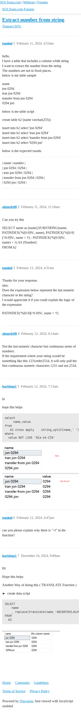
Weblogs (29, 2)
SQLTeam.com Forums (18, 9)
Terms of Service (13, 691)
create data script (18, 593)
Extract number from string (33, 19)
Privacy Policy (40, 691)
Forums (42, 2)
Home (6, 683)
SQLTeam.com (10, 2)
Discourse (26, 701)
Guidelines (41, 683)
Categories (22, 683)
